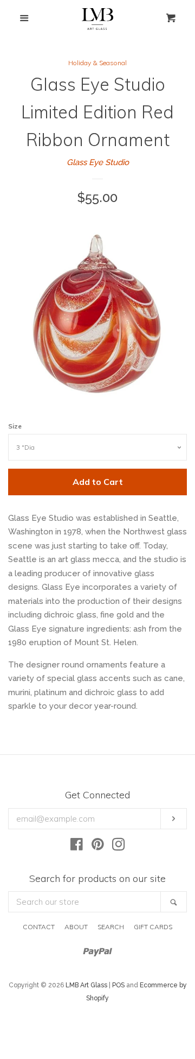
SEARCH (111, 927)
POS (118, 985)
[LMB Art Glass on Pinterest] (98, 847)
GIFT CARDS (153, 927)
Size (15, 426)
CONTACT (39, 927)
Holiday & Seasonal (97, 63)
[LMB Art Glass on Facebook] (76, 847)
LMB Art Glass (86, 985)
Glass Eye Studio (98, 162)
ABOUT (76, 927)
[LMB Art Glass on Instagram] (118, 847)
